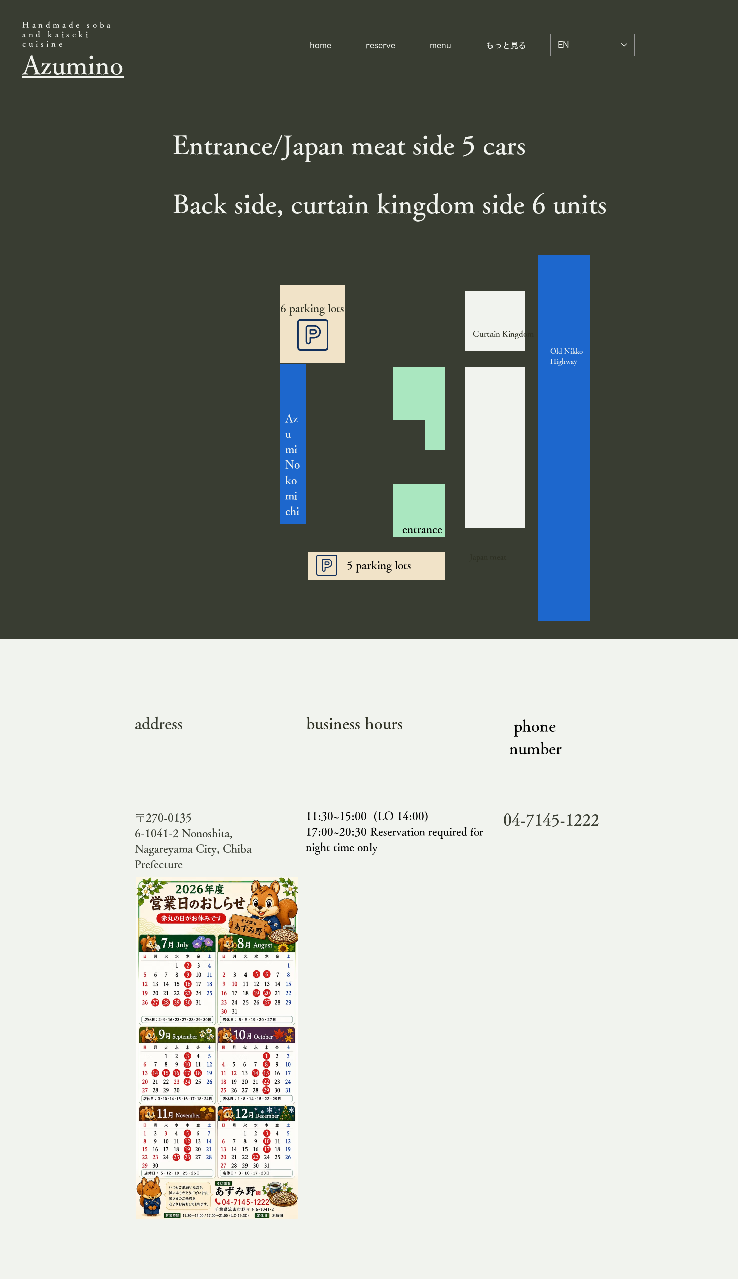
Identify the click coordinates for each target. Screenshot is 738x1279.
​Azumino (73, 64)
